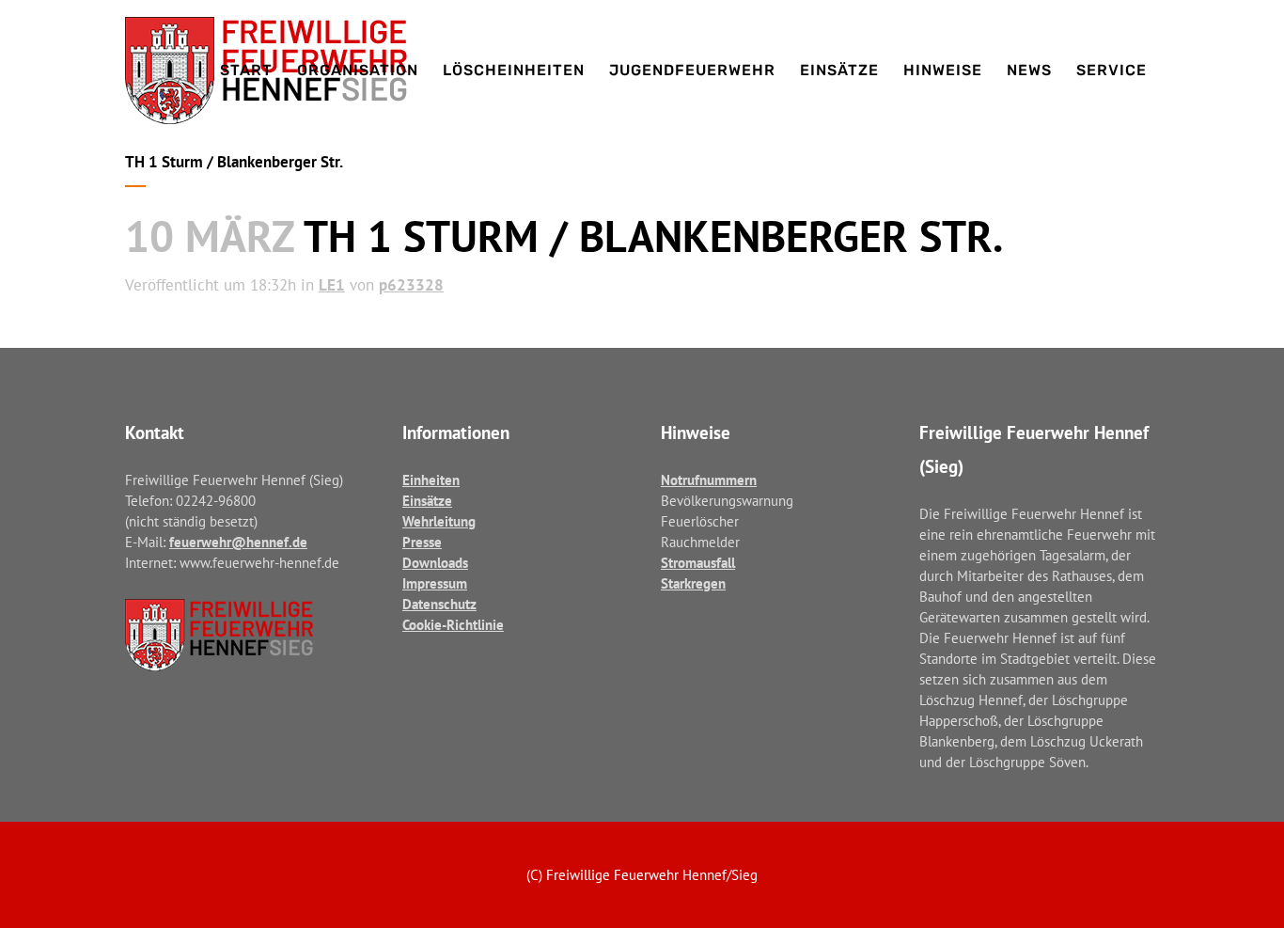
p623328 (411, 285)
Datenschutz (439, 604)
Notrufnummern (709, 480)
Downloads (435, 563)
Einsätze (427, 501)
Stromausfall (698, 563)
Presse (422, 542)
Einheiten (431, 480)
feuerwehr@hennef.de (238, 542)
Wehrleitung (439, 521)
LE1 (332, 285)
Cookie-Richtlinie (453, 625)
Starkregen (693, 583)
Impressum (434, 583)
